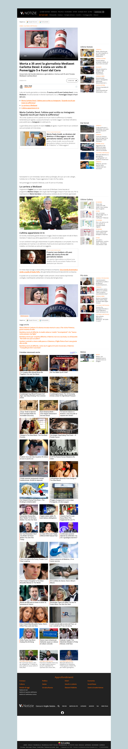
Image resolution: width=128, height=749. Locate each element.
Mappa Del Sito (73, 706)
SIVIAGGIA (81, 745)
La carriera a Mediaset (29, 105)
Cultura (22, 684)
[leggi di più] (76, 86)
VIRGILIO (30, 745)
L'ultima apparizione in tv (30, 108)
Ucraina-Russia (47, 688)
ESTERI (75, 11)
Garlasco (60, 15)
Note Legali (29, 747)
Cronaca (22, 681)
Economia (91, 681)
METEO (98, 354)
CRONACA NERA (100, 76)
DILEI (76, 745)
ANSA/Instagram (24, 316)
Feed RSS (64, 706)
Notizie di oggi (24, 688)
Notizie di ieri (23, 690)
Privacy (34, 747)
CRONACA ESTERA (101, 58)
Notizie (28, 706)
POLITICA (61, 11)
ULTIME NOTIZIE (45, 11)
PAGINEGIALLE (37, 745)
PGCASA (55, 745)
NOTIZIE (31, 13)
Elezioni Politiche (71, 688)
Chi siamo (22, 747)
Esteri (67, 681)
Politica (44, 681)
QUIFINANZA (88, 745)
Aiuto (57, 747)
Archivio (91, 706)
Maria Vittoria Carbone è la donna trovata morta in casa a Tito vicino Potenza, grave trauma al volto (47, 328)
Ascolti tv (79, 15)
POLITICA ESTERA (100, 85)
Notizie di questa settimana (28, 692)
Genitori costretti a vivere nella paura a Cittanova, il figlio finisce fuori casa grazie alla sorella (48, 342)
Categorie (83, 706)
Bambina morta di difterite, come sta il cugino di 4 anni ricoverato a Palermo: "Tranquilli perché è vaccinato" (46, 347)
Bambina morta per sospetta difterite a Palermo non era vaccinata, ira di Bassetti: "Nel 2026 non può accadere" (48, 338)
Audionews (98, 12)
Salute (44, 684)
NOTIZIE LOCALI (100, 143)
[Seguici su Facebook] (62, 713)
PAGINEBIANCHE (63, 745)
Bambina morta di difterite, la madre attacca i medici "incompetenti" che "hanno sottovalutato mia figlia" (47, 333)
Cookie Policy (40, 747)
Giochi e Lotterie (71, 684)
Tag (98, 706)
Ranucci (96, 15)
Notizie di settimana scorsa (27, 694)
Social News (92, 684)
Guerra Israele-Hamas (95, 688)
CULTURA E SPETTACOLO (30, 26)
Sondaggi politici (87, 15)
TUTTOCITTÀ (71, 745)
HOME (21, 26)
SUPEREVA (102, 745)
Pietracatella (53, 15)
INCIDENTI (98, 67)
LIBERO (25, 745)
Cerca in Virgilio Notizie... (46, 706)
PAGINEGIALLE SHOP (47, 745)
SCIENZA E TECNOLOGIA (102, 278)
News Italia (104, 706)
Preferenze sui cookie (50, 747)
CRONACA (54, 11)
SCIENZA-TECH (82, 11)
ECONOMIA (68, 11)
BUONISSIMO (95, 745)
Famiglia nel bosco (70, 15)
